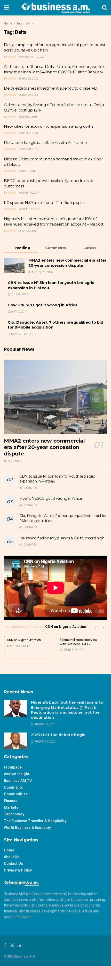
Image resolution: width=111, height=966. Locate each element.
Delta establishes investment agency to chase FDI (51, 88)
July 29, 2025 (29, 78)
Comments (13, 787)
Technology (14, 814)
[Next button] (103, 627)
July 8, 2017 (29, 171)
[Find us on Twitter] (12, 945)
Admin (11, 56)
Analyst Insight (16, 774)
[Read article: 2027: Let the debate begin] (15, 740)
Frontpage (13, 767)
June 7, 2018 (29, 116)
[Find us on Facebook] (5, 945)
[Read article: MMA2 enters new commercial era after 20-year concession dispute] (55, 397)
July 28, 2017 (29, 149)
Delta (29, 23)
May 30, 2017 (29, 230)
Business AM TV (18, 781)
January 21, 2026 (32, 56)
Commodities (16, 794)
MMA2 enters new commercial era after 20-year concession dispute (67, 263)
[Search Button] (104, 7)
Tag (19, 23)
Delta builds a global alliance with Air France (45, 142)
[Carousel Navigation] (99, 627)
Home (8, 23)
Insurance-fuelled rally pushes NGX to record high (61, 538)
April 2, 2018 (29, 133)
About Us (11, 857)
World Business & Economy (27, 827)
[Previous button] (95, 627)
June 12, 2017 (30, 209)
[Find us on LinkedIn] (19, 945)
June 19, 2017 (30, 192)
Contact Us (13, 863)
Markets (11, 807)
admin (11, 94)
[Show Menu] (6, 7)
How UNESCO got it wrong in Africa (42, 305)
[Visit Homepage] (55, 8)
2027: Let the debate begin (58, 734)
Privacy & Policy (18, 870)
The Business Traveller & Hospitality (35, 821)
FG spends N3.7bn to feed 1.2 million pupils (44, 202)
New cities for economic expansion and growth (48, 126)
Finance (10, 801)
